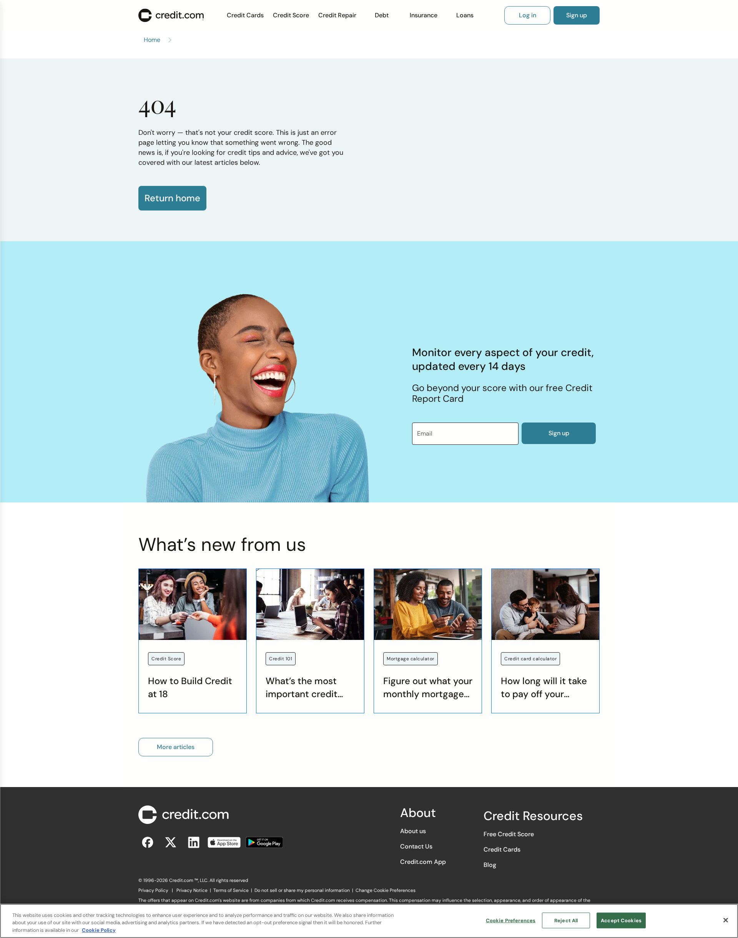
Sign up (559, 433)
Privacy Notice (192, 890)
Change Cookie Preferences (386, 890)
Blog (490, 865)
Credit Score (291, 15)
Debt (382, 15)
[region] (369, 921)
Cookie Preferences (510, 920)
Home (152, 40)
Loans (465, 15)
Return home (172, 198)
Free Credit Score (509, 834)
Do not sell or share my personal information (302, 890)
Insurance (423, 15)
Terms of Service (231, 890)
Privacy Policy (153, 890)
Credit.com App (423, 862)
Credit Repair (337, 15)
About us (413, 831)
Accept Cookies (621, 920)
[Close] (725, 919)
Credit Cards (245, 15)
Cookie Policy (99, 930)
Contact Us (416, 846)
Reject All (566, 920)
